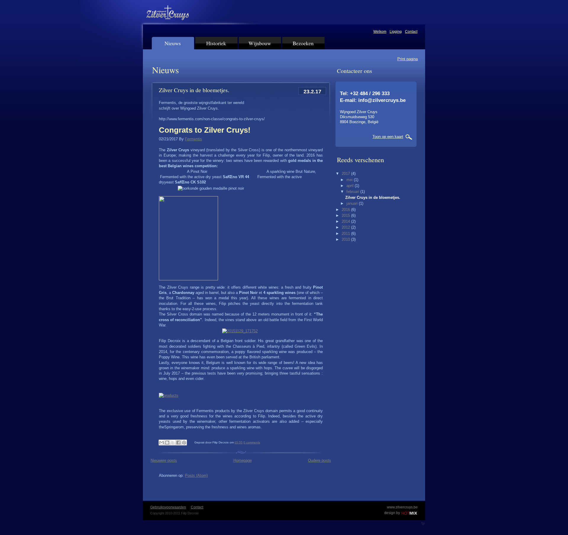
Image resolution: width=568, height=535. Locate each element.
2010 (346, 239)
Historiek (216, 43)
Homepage (242, 460)
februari (353, 191)
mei (350, 180)
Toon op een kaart (387, 136)
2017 (346, 173)
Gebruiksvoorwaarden (168, 507)
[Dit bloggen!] (167, 442)
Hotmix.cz (410, 513)
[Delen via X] (173, 442)
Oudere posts (319, 460)
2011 (346, 233)
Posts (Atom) (196, 475)
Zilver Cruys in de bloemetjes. (194, 90)
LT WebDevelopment (423, 523)
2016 (346, 209)
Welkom (379, 32)
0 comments (251, 442)
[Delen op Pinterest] (184, 442)
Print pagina (407, 59)
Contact (411, 32)
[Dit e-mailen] (161, 442)
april (350, 185)
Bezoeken (303, 43)
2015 (346, 215)
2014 (346, 221)
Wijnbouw (259, 43)
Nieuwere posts (164, 460)
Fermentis (193, 139)
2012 (346, 227)
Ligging (396, 32)
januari (352, 203)
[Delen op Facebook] (178, 442)
